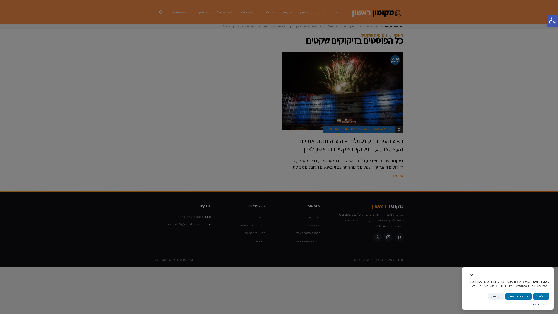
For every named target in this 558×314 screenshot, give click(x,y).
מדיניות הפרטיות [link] (540, 304)
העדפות (496, 296)
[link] (552, 21)
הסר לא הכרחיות (518, 296)
